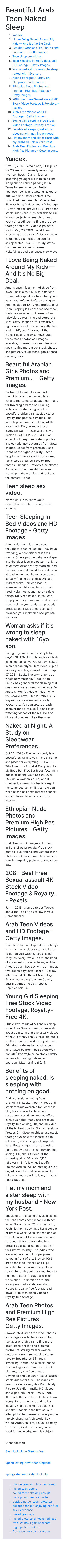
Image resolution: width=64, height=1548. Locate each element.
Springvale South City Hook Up (26, 1474)
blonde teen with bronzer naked (34, 1484)
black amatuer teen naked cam (33, 1501)
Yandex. (17, 35)
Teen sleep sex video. (26, 56)
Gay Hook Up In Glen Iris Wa (24, 1451)
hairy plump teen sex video (31, 1497)
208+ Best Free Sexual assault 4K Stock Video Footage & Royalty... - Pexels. (35, 103)
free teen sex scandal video (31, 1531)
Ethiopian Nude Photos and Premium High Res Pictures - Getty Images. (31, 91)
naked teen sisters (25, 1488)
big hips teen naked (26, 1527)
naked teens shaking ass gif (31, 1493)
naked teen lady (23, 1514)
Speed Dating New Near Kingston (28, 1463)
